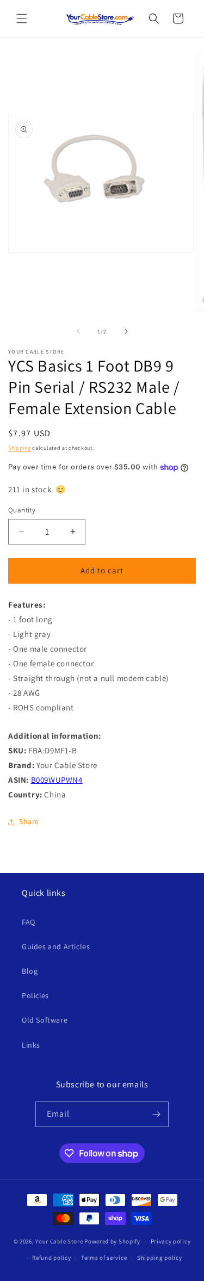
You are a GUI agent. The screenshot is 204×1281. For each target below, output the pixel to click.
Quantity (21, 510)
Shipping (19, 447)
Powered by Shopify (112, 1241)
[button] (22, 18)
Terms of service (104, 1257)
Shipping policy (159, 1257)
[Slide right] (126, 331)
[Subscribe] (156, 1114)
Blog (30, 971)
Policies (35, 995)
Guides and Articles (56, 946)
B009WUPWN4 (57, 780)
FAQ (28, 922)
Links (31, 1045)
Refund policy (51, 1257)
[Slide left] (78, 331)
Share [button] (29, 821)
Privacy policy (171, 1241)
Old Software (44, 1020)
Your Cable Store (59, 1241)
